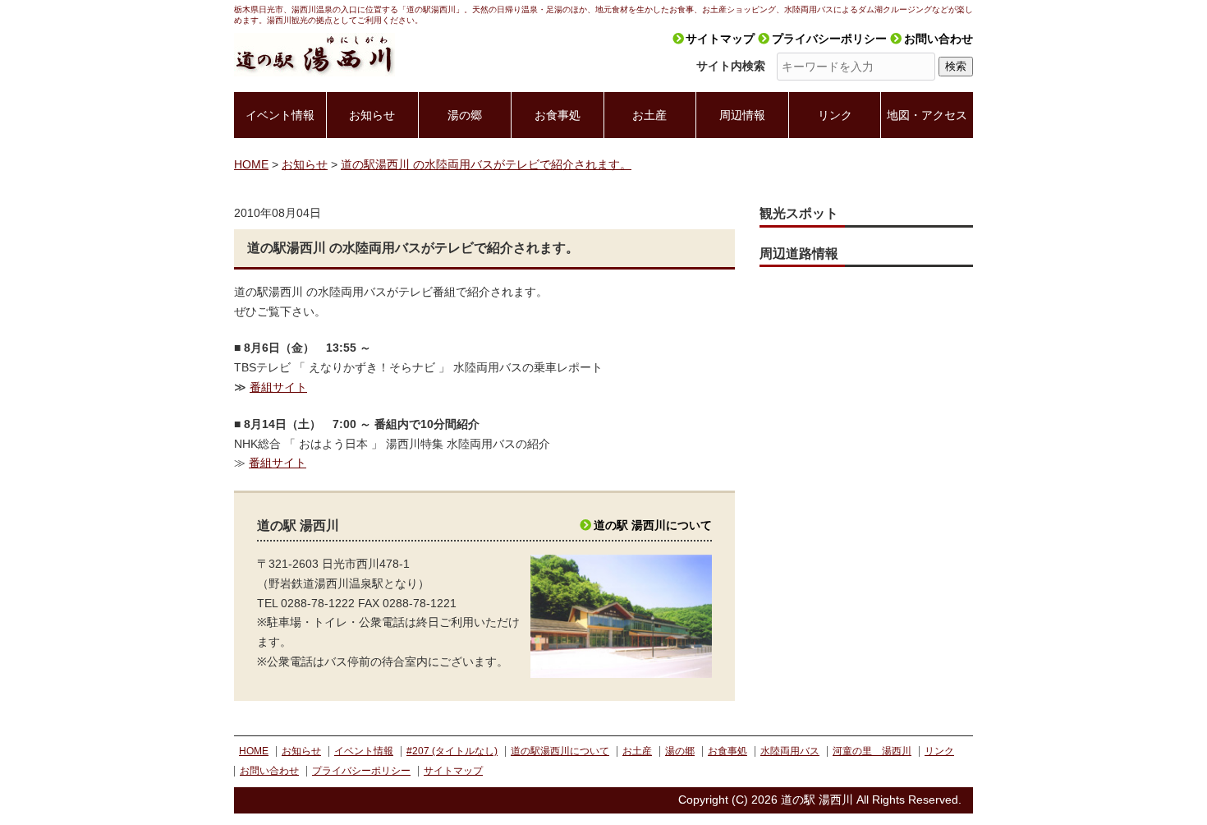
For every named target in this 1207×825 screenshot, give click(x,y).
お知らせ (372, 115)
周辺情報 (742, 115)
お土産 (649, 115)
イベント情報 (280, 115)
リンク (835, 115)
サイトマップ (720, 38)
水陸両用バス (789, 751)
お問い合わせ (938, 38)
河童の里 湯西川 (872, 751)
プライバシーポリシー (829, 38)
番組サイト (278, 387)
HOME (253, 751)
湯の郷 (464, 115)
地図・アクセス (927, 115)
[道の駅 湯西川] (314, 41)
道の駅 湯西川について (653, 525)
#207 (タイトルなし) (452, 751)
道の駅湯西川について (560, 751)
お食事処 (558, 115)
